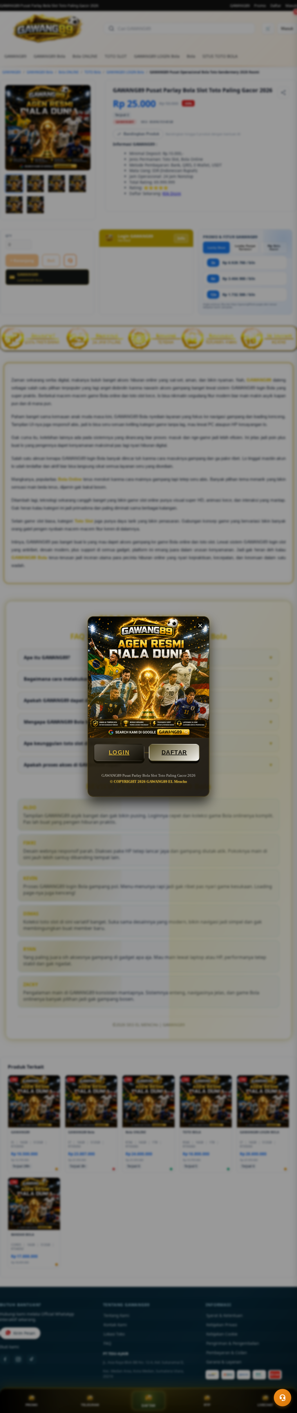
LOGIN (119, 752)
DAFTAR (174, 752)
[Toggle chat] (282, 1397)
